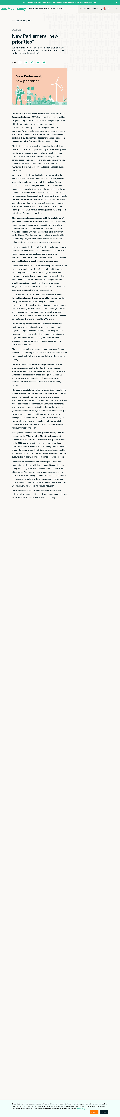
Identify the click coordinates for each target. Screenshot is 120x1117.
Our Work (39, 9)
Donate (95, 9)
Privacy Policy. (80, 1109)
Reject (104, 1112)
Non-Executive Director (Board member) (50, 2)
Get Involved (85, 9)
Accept (94, 1112)
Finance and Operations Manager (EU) (83, 2)
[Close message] (117, 2)
